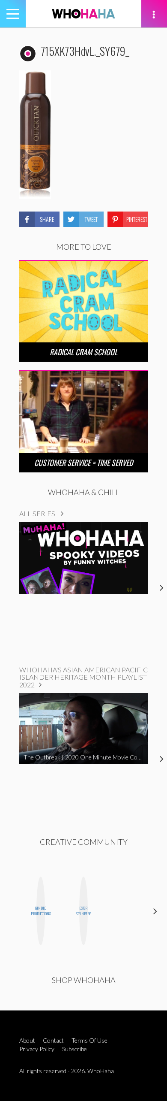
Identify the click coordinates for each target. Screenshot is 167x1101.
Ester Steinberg (83, 910)
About (27, 1040)
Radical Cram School (83, 351)
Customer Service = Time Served (83, 462)
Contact (53, 1040)
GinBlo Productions (40, 910)
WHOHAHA (83, 13)
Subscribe (74, 1049)
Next (155, 910)
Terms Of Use (89, 1040)
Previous (11, 910)
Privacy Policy (36, 1049)
